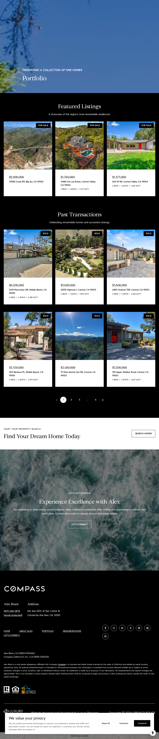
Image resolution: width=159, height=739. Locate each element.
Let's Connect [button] (79, 524)
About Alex (26, 631)
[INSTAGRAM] (114, 628)
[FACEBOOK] (105, 628)
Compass (62, 664)
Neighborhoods (72, 631)
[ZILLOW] (147, 628)
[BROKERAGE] (105, 636)
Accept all (142, 723)
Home (7, 631)
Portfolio (48, 631)
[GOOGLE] (139, 628)
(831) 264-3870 (12, 611)
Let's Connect (12, 635)
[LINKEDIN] (122, 628)
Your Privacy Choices (79, 735)
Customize (123, 723)
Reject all (106, 723)
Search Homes (143, 433)
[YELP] (130, 628)
